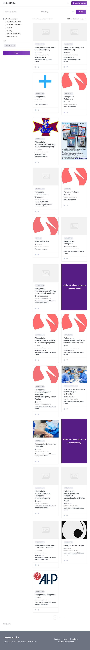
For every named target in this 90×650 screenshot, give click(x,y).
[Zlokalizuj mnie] (73, 12)
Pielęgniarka (40, 44)
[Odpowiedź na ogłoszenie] (35, 67)
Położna (67, 188)
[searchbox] (17, 45)
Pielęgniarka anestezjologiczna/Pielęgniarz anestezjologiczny (45, 340)
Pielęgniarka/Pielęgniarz (45, 595)
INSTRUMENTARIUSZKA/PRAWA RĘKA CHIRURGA (74, 391)
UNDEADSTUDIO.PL (29, 642)
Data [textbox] (82, 19)
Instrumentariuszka (71, 386)
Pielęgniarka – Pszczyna (74, 545)
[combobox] (16, 45)
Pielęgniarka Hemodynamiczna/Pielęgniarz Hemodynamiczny (45, 290)
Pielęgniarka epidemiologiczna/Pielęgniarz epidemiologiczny (45, 144)
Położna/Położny (42, 241)
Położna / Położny (71, 192)
